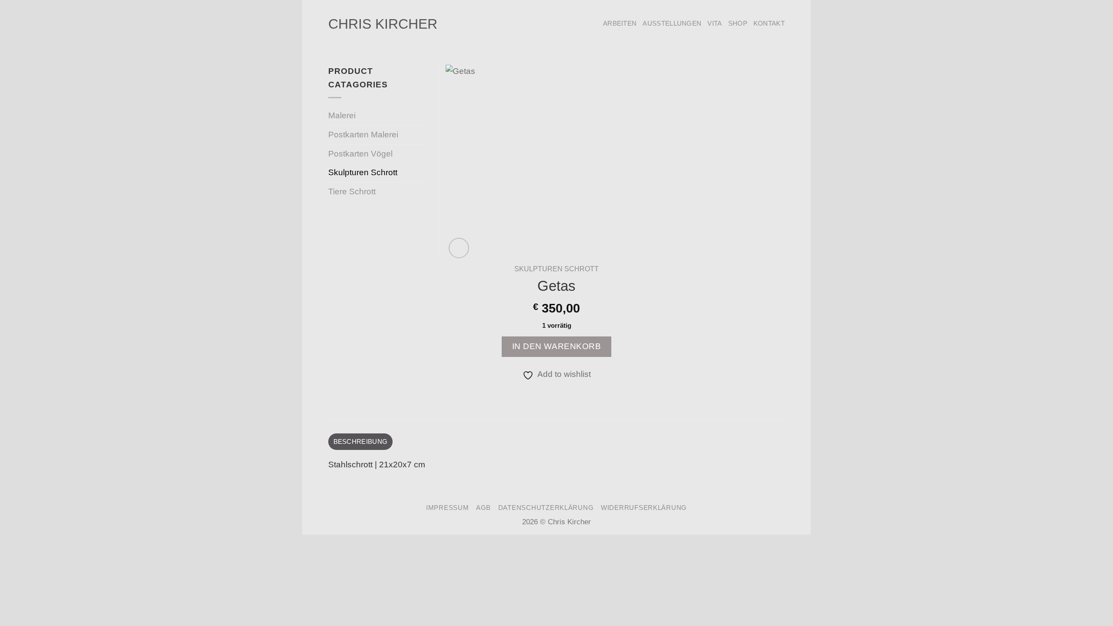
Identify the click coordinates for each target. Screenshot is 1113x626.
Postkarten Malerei (363, 134)
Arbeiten (619, 23)
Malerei (342, 115)
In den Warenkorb (556, 346)
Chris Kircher (382, 24)
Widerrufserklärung (644, 507)
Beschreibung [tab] (360, 441)
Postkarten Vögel (360, 153)
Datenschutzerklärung (546, 507)
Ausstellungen (672, 23)
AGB (483, 507)
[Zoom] (459, 248)
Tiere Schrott (352, 191)
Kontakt (769, 23)
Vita (714, 23)
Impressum (447, 507)
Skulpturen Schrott (556, 269)
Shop (737, 23)
